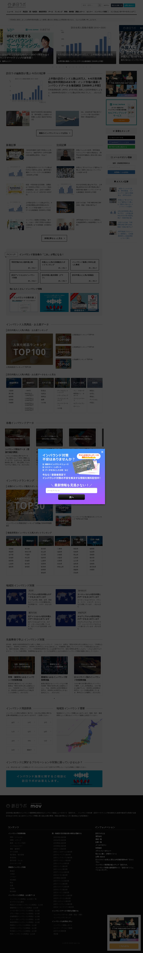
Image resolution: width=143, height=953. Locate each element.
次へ (71, 497)
